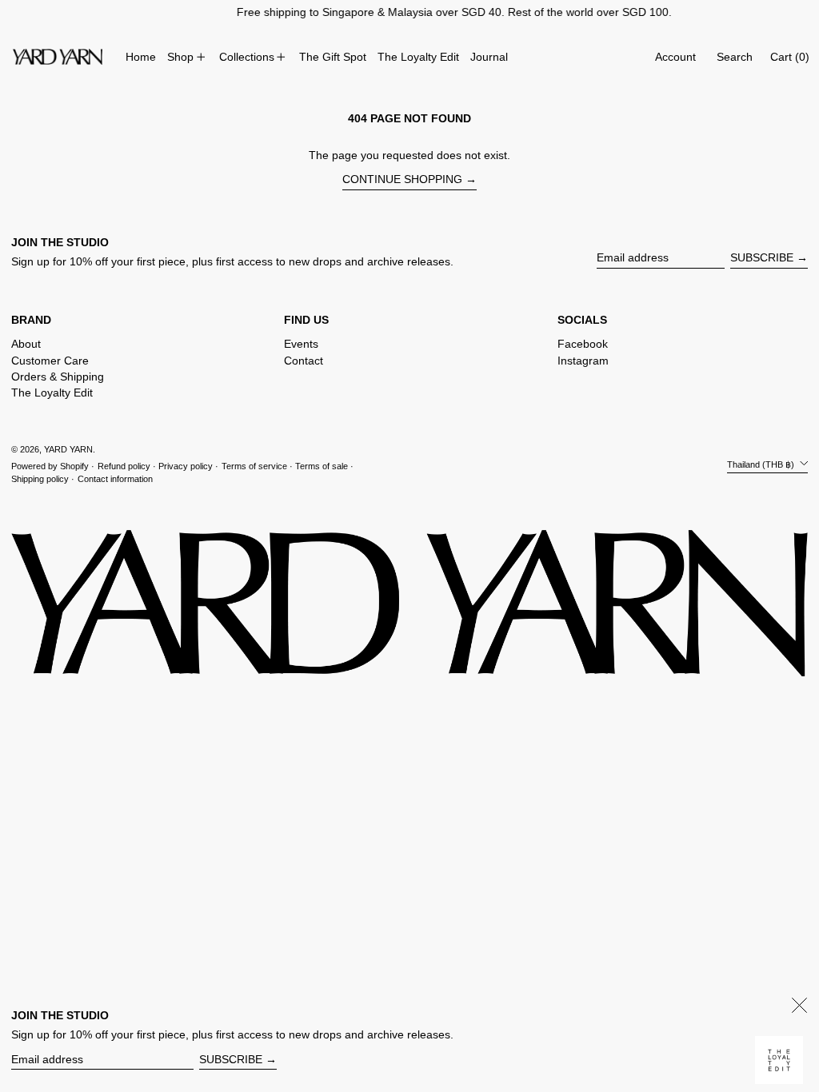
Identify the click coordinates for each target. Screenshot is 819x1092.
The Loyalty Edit (52, 392)
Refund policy (124, 466)
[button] (735, 57)
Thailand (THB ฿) (762, 464)
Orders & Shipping (57, 376)
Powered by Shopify (50, 466)
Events (301, 343)
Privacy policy (185, 466)
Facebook (582, 343)
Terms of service (254, 466)
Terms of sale (321, 466)
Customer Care (50, 360)
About (26, 343)
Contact (303, 360)
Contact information (115, 479)
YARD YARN (68, 449)
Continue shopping (402, 179)
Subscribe (761, 257)
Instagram (583, 360)
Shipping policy (40, 479)
